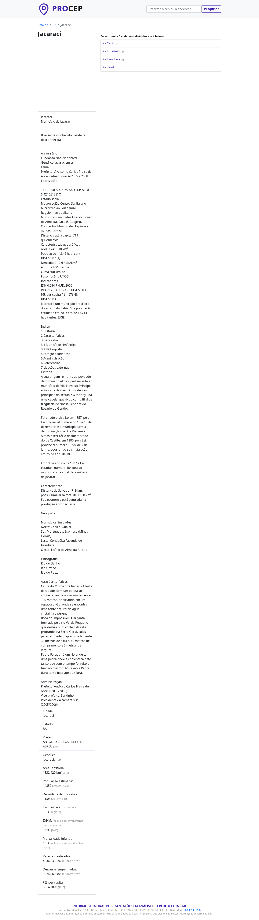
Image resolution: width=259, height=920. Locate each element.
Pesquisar (211, 9)
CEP (67, 8)
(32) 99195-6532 (192, 910)
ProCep (43, 25)
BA (54, 25)
